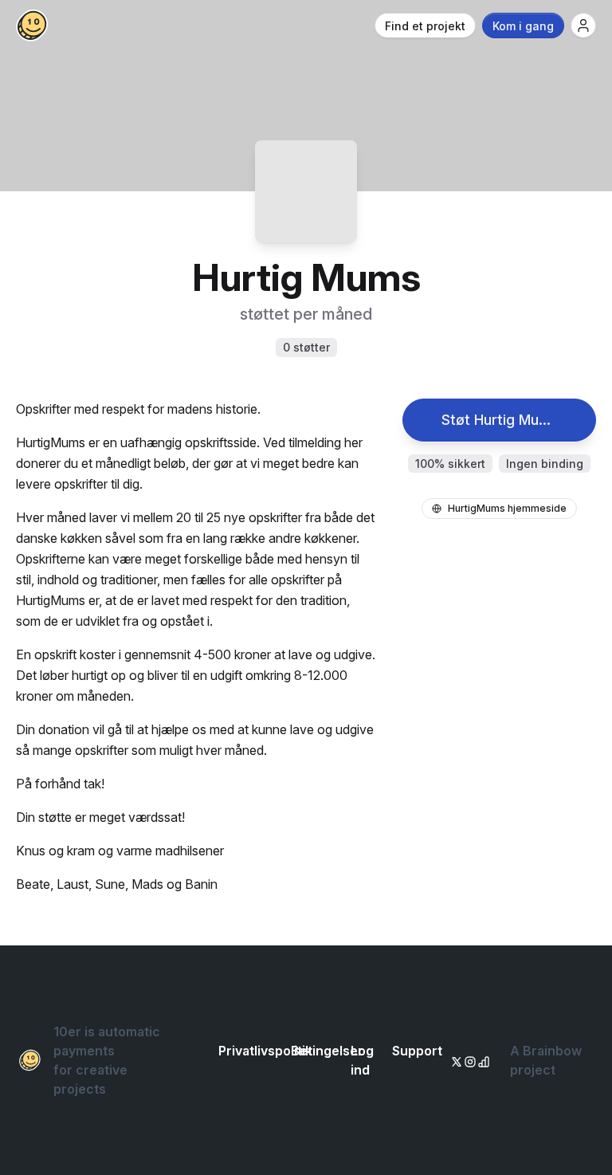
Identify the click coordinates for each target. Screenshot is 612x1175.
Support (417, 1051)
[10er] (32, 25)
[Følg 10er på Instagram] (467, 1060)
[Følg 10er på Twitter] (453, 1060)
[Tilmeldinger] (583, 25)
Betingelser (327, 1051)
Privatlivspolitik (265, 1051)
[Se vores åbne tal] (480, 1060)
